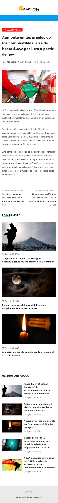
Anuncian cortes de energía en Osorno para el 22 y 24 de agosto (39, 424)
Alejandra (11, 62)
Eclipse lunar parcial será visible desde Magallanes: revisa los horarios (38, 407)
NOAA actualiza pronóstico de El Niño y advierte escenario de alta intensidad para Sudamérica (39, 463)
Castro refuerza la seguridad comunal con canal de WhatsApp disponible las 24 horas (37, 442)
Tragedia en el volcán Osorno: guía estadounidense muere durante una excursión (37, 389)
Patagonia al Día (12, 30)
